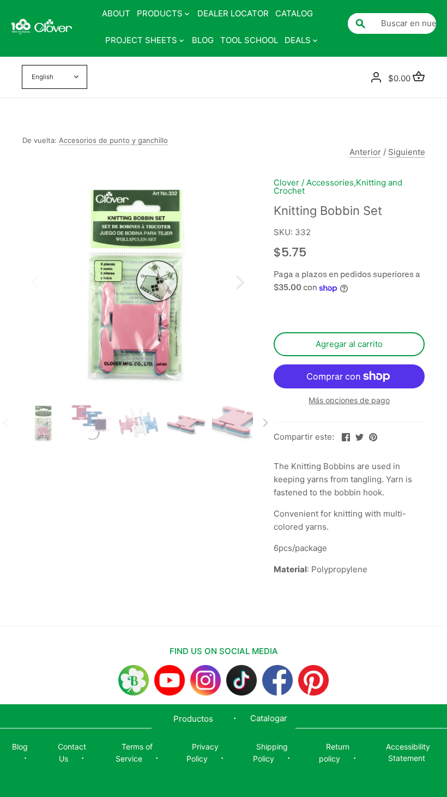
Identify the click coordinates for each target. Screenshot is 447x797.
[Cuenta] (376, 77)
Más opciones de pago (349, 400)
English (42, 77)
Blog (20, 746)
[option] (137, 281)
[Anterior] (49, 281)
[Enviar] (360, 23)
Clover (286, 182)
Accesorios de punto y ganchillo (113, 140)
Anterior (365, 152)
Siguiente (406, 152)
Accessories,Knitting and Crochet (338, 186)
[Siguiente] (225, 281)
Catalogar (268, 718)
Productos (193, 719)
